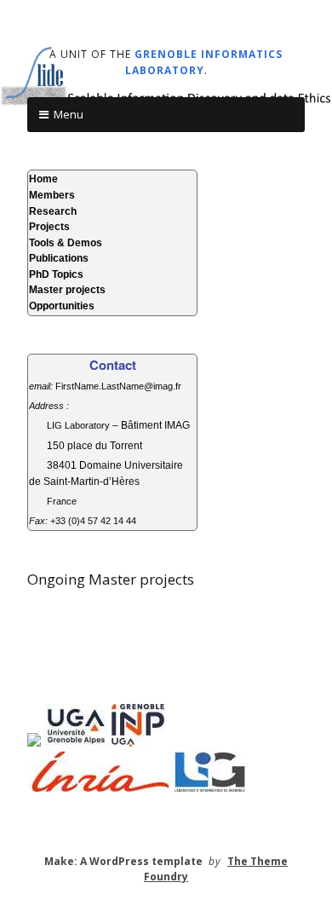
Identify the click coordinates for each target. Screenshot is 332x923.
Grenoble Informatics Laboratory (204, 62)
